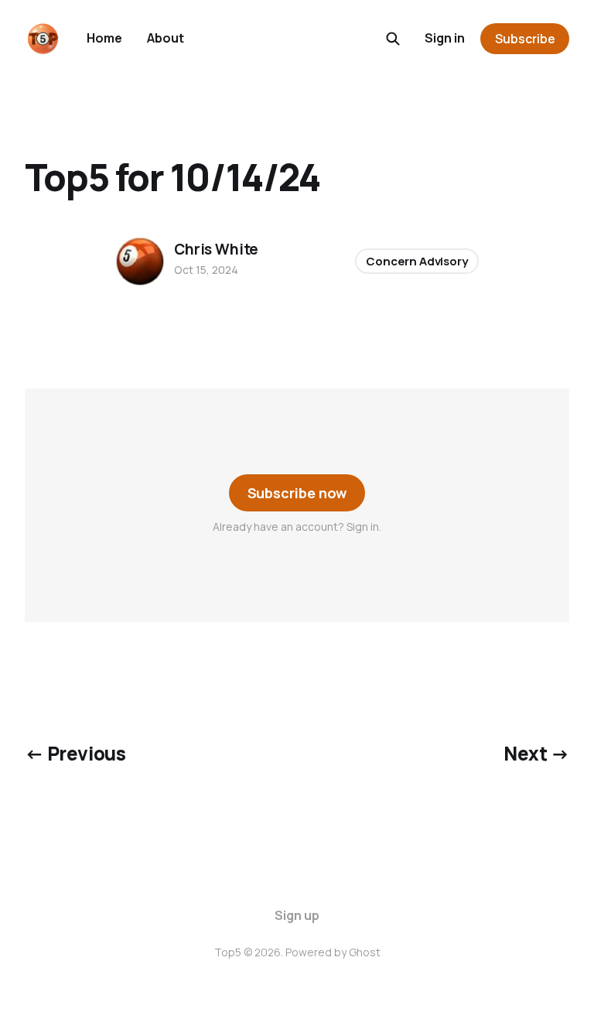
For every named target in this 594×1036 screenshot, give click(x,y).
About (165, 37)
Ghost (365, 952)
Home (104, 37)
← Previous (75, 753)
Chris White (216, 249)
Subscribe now (297, 493)
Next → (536, 753)
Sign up (297, 915)
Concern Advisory (417, 261)
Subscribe (525, 38)
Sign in (445, 37)
